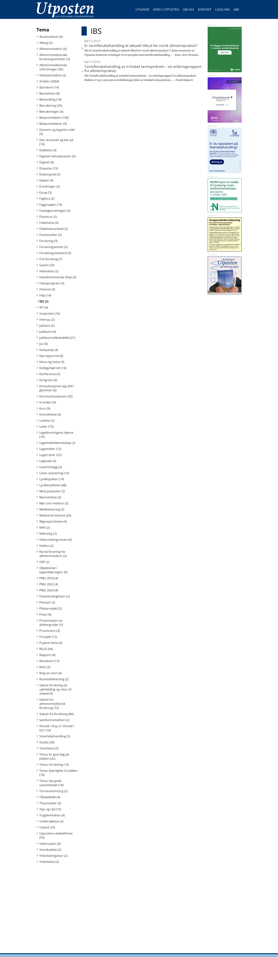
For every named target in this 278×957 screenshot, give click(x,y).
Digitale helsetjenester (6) (57, 156)
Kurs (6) (44, 408)
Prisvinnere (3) (49, 631)
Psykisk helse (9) (50, 643)
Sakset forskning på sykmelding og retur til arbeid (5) (55, 689)
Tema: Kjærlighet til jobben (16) (58, 773)
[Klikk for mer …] (225, 71)
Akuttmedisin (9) (51, 37)
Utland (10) (47, 827)
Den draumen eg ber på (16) (56, 142)
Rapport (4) (47, 655)
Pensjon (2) (47, 602)
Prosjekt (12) (48, 637)
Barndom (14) (49, 87)
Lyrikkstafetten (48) (52, 485)
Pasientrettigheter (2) (54, 596)
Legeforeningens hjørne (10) (56, 434)
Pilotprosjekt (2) (50, 608)
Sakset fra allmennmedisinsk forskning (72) (52, 703)
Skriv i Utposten (166, 9)
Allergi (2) (46, 43)
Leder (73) (46, 426)
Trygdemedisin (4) (52, 815)
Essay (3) (45, 192)
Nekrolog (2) (48, 533)
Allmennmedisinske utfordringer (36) (53, 67)
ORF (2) (44, 562)
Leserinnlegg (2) (50, 467)
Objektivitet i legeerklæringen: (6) (53, 570)
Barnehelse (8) (49, 93)
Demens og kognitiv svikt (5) (57, 132)
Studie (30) (46, 742)
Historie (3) (47, 289)
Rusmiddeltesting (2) (54, 679)
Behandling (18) (50, 99)
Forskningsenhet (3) (53, 247)
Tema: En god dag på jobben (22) (54, 756)
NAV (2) (44, 527)
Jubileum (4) (47, 332)
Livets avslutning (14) (54, 473)
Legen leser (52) (50, 455)
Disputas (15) (48, 168)
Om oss (188, 9)
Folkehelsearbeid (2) (53, 229)
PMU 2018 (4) (48, 578)
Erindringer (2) (49, 186)
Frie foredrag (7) (50, 259)
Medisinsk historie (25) (55, 515)
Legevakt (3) (47, 461)
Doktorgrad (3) (49, 174)
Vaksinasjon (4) (50, 843)
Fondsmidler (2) (50, 235)
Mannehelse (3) (50, 497)
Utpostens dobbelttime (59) (56, 835)
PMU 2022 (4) (48, 584)
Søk (236, 9)
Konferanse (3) (49, 374)
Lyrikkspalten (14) (51, 479)
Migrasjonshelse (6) (53, 521)
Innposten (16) (49, 313)
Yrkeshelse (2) (49, 862)
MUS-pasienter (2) (52, 491)
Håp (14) (45, 295)
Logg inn (222, 9)
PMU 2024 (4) (48, 590)
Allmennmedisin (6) (53, 49)
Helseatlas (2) (48, 271)
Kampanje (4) (48, 350)
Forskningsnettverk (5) (55, 253)
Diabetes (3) (47, 150)
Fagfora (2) (46, 198)
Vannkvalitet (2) (50, 850)
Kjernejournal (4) (51, 356)
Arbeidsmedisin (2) (52, 75)
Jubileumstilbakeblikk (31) (57, 338)
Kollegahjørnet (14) (52, 368)
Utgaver (142, 9)
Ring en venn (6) (50, 673)
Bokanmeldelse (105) (54, 118)
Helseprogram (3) (51, 283)
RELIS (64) (46, 649)
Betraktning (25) (50, 105)
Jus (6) (43, 344)
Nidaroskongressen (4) (55, 539)
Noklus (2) (46, 546)
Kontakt (204, 9)
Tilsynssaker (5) (50, 803)
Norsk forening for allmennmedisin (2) (53, 554)
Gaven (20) (46, 265)
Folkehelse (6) (49, 223)
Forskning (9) (48, 241)
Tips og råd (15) (50, 809)
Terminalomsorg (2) (53, 791)
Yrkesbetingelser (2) (53, 856)
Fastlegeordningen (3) (54, 211)
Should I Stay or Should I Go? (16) (56, 728)
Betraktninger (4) (51, 111)
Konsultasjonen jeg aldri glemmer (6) (56, 388)
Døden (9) (46, 180)
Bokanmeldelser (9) (53, 124)
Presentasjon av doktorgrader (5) (51, 622)
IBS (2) (43, 301)
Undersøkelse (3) (51, 821)
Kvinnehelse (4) (50, 414)
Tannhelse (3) (48, 748)
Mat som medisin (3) (53, 503)
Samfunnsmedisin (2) (54, 720)
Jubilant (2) (46, 325)
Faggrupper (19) (50, 204)
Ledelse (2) (46, 420)
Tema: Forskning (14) (54, 764)
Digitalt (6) (46, 162)
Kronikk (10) (47, 402)
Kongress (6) (48, 380)
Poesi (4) (45, 614)
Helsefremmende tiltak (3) (57, 277)
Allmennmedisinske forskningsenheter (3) (54, 57)
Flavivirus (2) (48, 217)
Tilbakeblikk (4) (49, 797)
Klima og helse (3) (51, 362)
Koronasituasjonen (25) (56, 396)
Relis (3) (44, 667)
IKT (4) (43, 307)
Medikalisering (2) (51, 509)
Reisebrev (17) (49, 661)
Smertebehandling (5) (54, 736)
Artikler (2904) (49, 81)
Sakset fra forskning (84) (56, 714)
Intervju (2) (47, 319)
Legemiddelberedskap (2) (57, 443)
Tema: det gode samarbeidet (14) (51, 783)
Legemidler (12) (50, 449)
